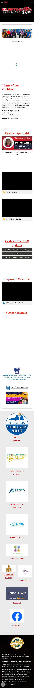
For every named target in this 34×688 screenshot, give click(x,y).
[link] (17, 183)
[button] (2, 2)
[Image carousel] (17, 35)
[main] (17, 87)
